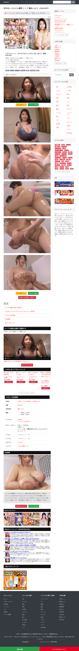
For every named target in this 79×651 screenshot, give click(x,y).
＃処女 (56, 159)
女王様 (58, 123)
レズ (68, 101)
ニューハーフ (69, 113)
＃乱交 (63, 144)
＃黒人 (67, 168)
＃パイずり (64, 146)
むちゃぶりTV (58, 30)
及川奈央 (57, 60)
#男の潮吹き (32, 70)
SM (57, 87)
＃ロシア (62, 166)
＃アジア (62, 168)
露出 (68, 94)
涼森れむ (57, 49)
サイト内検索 (7, 614)
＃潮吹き (70, 152)
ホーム (23, 2)
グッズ (47, 2)
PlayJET (6, 2)
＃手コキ (69, 165)
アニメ (69, 129)
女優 (68, 98)
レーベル (39, 2)
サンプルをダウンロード (59, 649)
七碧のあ (57, 57)
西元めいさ (58, 58)
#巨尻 (38, 70)
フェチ (58, 90)
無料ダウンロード (21, 506)
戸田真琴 (57, 55)
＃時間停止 (57, 144)
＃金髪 (56, 166)
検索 (73, 2)
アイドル (58, 112)
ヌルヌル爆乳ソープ (23, 446)
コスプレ (69, 109)
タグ (43, 2)
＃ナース (66, 150)
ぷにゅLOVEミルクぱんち (33, 377)
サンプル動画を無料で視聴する (14, 307)
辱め (57, 105)
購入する (9, 382)
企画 (57, 127)
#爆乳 (27, 70)
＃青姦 (56, 155)
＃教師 (56, 163)
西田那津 (57, 51)
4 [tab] (21, 527)
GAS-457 (20, 405)
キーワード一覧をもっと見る (62, 171)
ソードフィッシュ (59, 32)
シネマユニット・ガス (24, 438)
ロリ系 (69, 90)
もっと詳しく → (21, 104)
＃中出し (64, 152)
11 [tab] (37, 527)
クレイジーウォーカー (61, 19)
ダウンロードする (27, 365)
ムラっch (57, 17)
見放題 (51, 2)
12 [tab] (40, 527)
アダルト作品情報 (10, 315)
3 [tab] (19, 527)
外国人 (69, 125)
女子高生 (24, 619)
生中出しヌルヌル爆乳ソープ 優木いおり (29, 401)
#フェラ (12, 70)
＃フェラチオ (58, 148)
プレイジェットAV (34, 641)
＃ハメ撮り (62, 159)
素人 (57, 116)
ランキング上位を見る (24, 421)
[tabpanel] (11, 519)
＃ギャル (70, 154)
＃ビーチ (70, 157)
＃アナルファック (59, 150)
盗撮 (57, 109)
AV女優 (34, 2)
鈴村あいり (58, 47)
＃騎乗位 (63, 165)
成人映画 (69, 133)
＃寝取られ (57, 146)
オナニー (69, 122)
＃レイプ (68, 144)
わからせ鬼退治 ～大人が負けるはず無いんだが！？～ (45, 382)
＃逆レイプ (57, 165)
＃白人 (71, 168)
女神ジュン (58, 45)
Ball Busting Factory (60, 21)
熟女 (57, 101)
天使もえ (57, 53)
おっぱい (20, 442)
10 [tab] (35, 527)
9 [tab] (33, 527)
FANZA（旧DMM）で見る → (27, 297)
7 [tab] (28, 527)
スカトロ (58, 94)
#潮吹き (7, 70)
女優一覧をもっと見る (60, 63)
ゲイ (57, 120)
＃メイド (69, 163)
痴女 (68, 105)
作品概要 (7, 319)
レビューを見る (33, 104)
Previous (2, 519)
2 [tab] (17, 527)
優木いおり (21, 409)
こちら (24, 431)
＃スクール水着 (63, 155)
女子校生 (69, 87)
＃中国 (56, 168)
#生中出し (23, 70)
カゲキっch (58, 15)
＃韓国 (67, 166)
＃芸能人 (68, 159)
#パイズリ (17, 70)
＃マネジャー (58, 152)
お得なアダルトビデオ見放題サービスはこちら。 (17, 361)
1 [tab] (14, 527)
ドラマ (69, 118)
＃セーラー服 (58, 157)
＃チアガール (62, 163)
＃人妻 (64, 148)
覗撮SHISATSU (59, 28)
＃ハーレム (64, 154)
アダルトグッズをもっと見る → (27, 393)
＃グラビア (57, 161)
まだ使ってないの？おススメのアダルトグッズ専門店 (20, 311)
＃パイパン (57, 154)
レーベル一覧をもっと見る (61, 34)
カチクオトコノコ (59, 23)
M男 (57, 98)
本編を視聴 (20, 649)
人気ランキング (29, 2)
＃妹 (63, 161)
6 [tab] (26, 527)
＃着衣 (67, 161)
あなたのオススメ (10, 323)
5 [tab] (23, 527)
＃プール (64, 157)
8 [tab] (30, 527)
